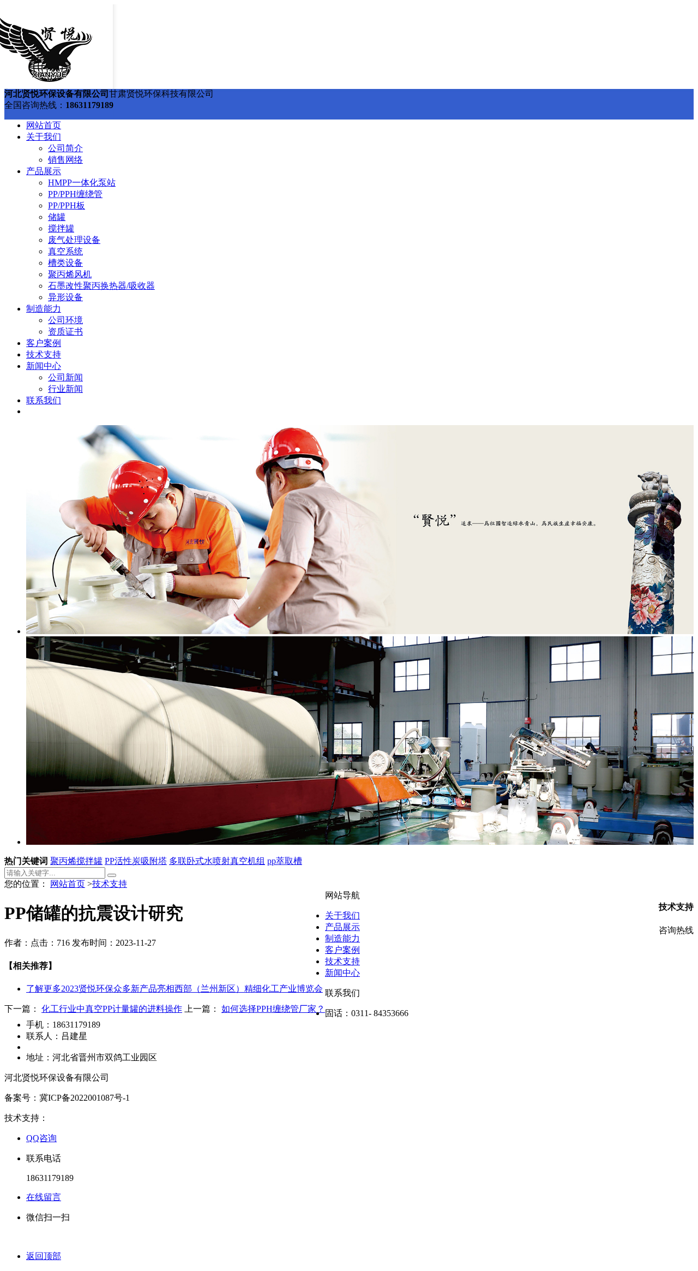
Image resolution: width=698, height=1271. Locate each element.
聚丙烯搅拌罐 (76, 861)
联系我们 (43, 400)
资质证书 (65, 331)
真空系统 (65, 251)
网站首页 (43, 125)
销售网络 (65, 159)
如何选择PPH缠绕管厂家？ (273, 1008)
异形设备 (65, 297)
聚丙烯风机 (70, 274)
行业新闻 (65, 388)
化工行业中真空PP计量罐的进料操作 (111, 1008)
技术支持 (43, 354)
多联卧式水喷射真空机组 (217, 861)
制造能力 (43, 308)
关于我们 (43, 136)
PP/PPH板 (66, 205)
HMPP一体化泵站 (82, 182)
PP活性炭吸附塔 (136, 861)
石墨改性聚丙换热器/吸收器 (101, 285)
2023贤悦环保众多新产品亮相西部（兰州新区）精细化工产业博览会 (174, 988)
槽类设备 (65, 262)
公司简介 (65, 148)
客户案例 (43, 343)
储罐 (56, 217)
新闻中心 (43, 366)
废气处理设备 (74, 239)
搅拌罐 (61, 228)
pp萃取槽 (284, 861)
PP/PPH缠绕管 (75, 194)
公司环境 (65, 320)
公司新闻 (65, 377)
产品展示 (43, 171)
